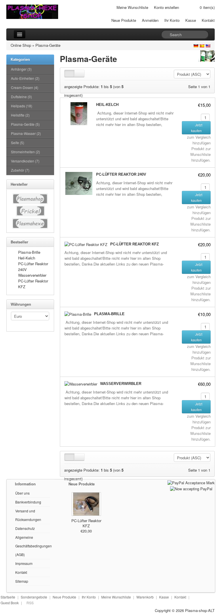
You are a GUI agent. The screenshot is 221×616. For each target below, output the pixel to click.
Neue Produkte (123, 20)
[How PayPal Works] (191, 482)
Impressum (24, 563)
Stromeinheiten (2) (25, 151)
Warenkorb (145, 596)
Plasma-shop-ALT (200, 610)
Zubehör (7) (20, 170)
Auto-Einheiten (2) (25, 78)
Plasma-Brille (29, 252)
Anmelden (150, 20)
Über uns (22, 493)
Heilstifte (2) (20, 115)
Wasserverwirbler (32, 275)
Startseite (8, 596)
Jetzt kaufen (197, 127)
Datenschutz (25, 528)
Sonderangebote (34, 596)
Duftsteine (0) (21, 96)
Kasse (190, 20)
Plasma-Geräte (47, 45)
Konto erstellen (166, 7)
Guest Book (10, 602)
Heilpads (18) (21, 105)
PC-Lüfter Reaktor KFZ (134, 244)
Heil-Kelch (26, 258)
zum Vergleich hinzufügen (199, 140)
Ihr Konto (172, 20)
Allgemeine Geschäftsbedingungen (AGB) (33, 546)
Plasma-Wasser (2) (26, 133)
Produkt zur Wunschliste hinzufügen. (200, 154)
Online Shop (21, 45)
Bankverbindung (28, 501)
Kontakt (208, 20)
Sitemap (21, 581)
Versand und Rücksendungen (28, 515)
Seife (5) (17, 142)
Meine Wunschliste (132, 7)
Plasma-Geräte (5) (25, 124)
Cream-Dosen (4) (24, 87)
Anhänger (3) (21, 69)
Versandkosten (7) (25, 160)
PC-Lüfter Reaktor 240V (121, 174)
